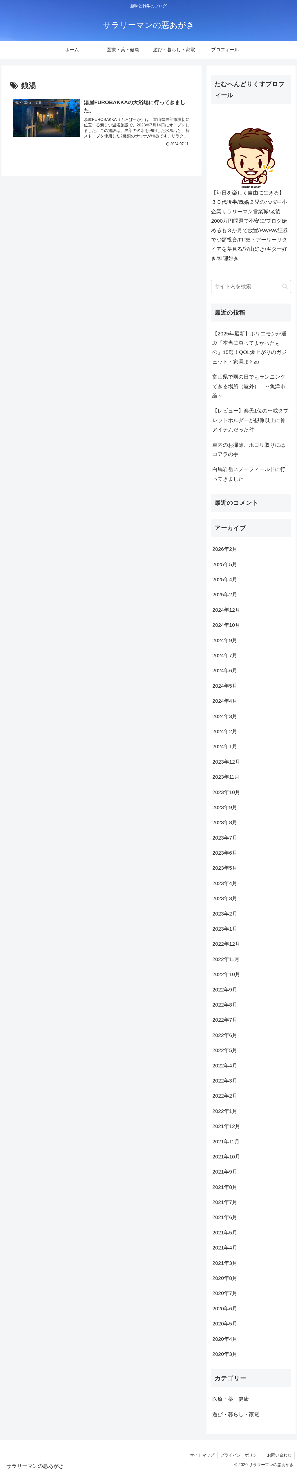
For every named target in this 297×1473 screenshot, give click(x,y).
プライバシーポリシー (240, 1455)
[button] (285, 286)
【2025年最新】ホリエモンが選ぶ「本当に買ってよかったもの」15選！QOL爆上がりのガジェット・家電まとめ (249, 348)
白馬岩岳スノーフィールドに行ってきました (248, 474)
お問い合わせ (279, 1455)
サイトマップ (202, 1455)
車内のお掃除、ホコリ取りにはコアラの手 (248, 449)
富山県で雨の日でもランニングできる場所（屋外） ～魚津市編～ (248, 386)
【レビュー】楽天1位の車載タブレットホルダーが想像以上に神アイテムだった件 (250, 420)
